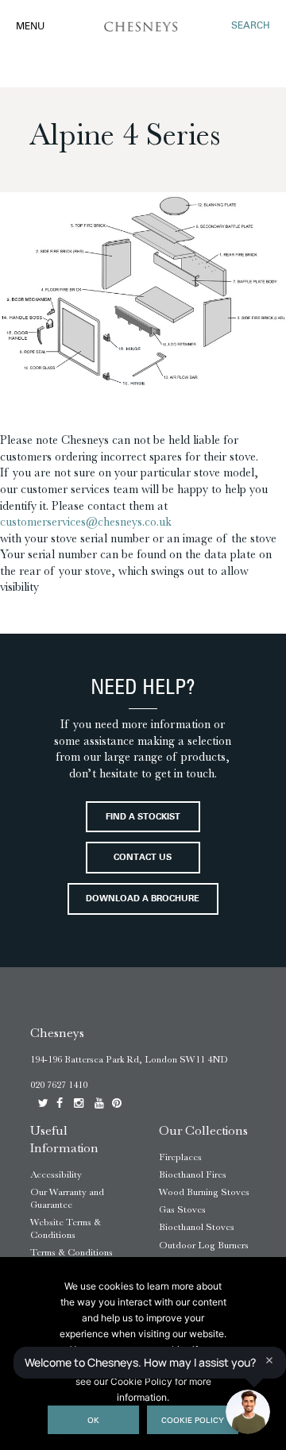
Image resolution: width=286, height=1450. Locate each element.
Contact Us (143, 858)
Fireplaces (180, 1157)
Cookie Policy (192, 1421)
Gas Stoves (182, 1209)
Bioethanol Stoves (196, 1226)
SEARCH (250, 26)
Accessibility (56, 1174)
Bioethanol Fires (192, 1174)
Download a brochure (142, 899)
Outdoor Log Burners (204, 1245)
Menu (30, 27)
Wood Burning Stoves (204, 1191)
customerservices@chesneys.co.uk (86, 522)
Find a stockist (143, 817)
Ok (93, 1421)
